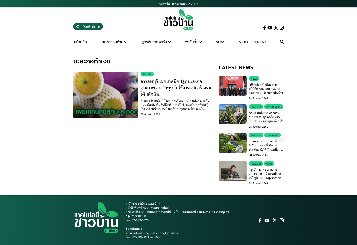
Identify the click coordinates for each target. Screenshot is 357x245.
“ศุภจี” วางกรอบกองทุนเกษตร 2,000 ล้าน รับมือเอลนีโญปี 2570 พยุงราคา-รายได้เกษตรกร (266, 175)
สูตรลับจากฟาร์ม (154, 42)
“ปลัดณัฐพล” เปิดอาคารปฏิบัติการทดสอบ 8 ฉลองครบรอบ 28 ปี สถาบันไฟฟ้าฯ (266, 88)
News (220, 42)
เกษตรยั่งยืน (272, 135)
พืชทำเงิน (147, 74)
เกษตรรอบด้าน (112, 42)
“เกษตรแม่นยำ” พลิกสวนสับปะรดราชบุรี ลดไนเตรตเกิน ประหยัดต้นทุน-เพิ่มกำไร (266, 117)
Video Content (252, 42)
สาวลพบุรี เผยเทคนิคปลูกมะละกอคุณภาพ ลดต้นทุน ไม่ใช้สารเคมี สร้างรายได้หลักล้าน (177, 87)
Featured (256, 107)
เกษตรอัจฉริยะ (274, 107)
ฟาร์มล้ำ (191, 42)
